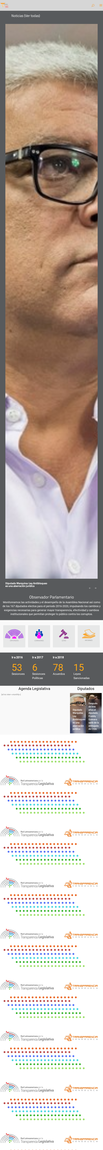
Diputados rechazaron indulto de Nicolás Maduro (94, 722)
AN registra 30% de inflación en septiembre (22, 584)
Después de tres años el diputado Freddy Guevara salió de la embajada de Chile (78, 716)
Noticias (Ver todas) (25, 15)
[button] (90, 588)
